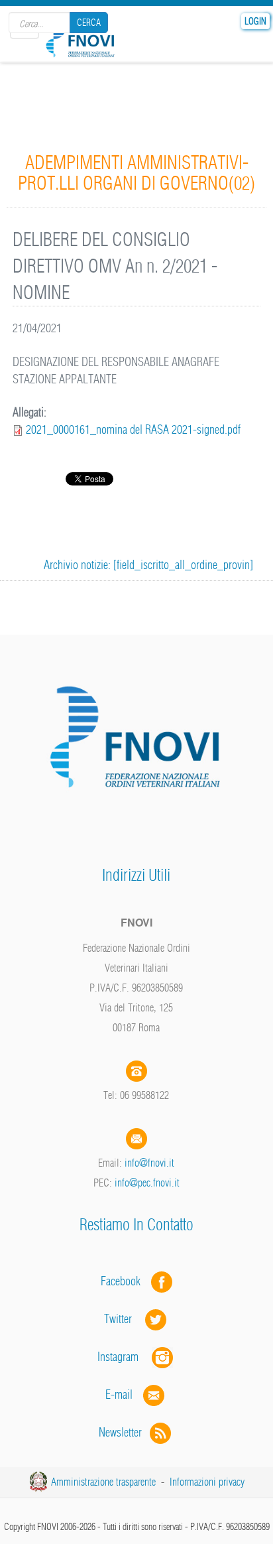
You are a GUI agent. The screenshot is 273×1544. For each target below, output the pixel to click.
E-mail (119, 1394)
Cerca (89, 23)
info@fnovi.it (149, 1162)
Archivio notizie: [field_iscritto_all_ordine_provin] (148, 564)
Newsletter (124, 1432)
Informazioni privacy (207, 1481)
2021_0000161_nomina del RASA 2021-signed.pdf (133, 429)
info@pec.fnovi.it (147, 1182)
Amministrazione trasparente (103, 1481)
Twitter (124, 1318)
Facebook (124, 1281)
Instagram (124, 1356)
